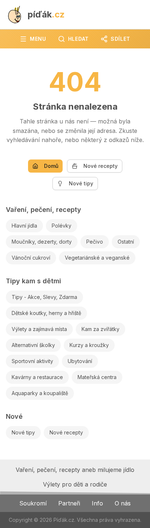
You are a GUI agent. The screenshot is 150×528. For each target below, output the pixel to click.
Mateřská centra (97, 377)
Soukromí (33, 503)
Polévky (61, 225)
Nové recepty (100, 166)
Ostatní (126, 242)
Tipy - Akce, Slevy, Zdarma (44, 297)
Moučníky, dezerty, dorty (42, 242)
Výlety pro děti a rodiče (75, 484)
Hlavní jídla (24, 225)
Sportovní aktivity (32, 361)
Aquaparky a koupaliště (40, 393)
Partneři (69, 503)
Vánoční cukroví (31, 258)
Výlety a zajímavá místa (39, 329)
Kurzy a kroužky (89, 345)
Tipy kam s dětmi (33, 281)
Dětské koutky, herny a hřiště (46, 313)
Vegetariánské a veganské (97, 258)
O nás (123, 503)
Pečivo (94, 242)
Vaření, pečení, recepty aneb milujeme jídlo (75, 469)
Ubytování (80, 361)
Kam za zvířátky (100, 329)
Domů (51, 166)
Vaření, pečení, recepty (43, 209)
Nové (14, 416)
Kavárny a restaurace (37, 377)
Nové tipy (81, 183)
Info (97, 503)
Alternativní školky (33, 345)
